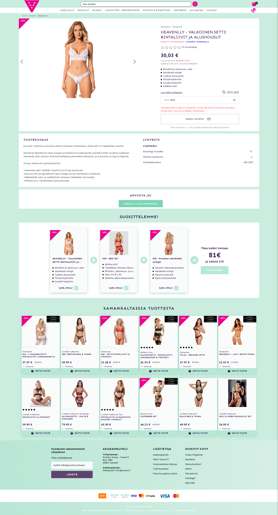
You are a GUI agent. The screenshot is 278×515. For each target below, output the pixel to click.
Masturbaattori (193, 464)
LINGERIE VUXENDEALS (197, 42)
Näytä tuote (42, 371)
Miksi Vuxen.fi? (161, 459)
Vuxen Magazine (194, 455)
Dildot (188, 469)
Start (24, 16)
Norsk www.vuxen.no (160, 510)
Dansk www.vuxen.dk (185, 510)
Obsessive (42, 16)
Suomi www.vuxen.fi (134, 510)
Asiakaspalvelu (161, 455)
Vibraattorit (191, 473)
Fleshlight (190, 478)
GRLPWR (190, 483)
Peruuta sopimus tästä (165, 473)
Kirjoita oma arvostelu (141, 203)
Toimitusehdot (160, 469)
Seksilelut (190, 459)
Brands (32, 16)
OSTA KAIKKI (214, 270)
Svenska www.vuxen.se (109, 510)
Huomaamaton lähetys (165, 464)
